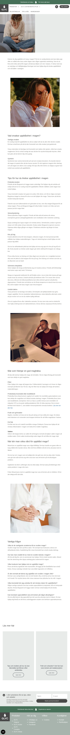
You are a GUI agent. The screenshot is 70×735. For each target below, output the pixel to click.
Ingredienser (35, 11)
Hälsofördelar (14, 11)
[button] (56, 6)
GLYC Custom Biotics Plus (29, 6)
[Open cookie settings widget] (3, 732)
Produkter (13, 6)
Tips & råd (25, 11)
